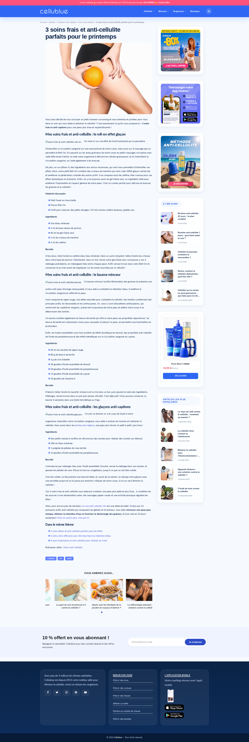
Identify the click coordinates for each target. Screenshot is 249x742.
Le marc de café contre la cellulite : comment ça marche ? (189, 414)
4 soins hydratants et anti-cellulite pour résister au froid (79, 540)
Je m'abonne (195, 645)
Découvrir (180, 376)
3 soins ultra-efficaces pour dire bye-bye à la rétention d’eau (81, 536)
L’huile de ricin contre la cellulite (188, 490)
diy (61, 558)
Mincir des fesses (121, 699)
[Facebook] (47, 695)
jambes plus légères (84, 425)
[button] (209, 11)
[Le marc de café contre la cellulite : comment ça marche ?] (167, 416)
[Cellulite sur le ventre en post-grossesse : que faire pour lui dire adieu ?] (167, 295)
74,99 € (167, 368)
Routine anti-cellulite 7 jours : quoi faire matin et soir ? (189, 235)
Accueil (43, 22)
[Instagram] (66, 695)
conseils (51, 558)
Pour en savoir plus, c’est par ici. (73, 518)
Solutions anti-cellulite (67, 22)
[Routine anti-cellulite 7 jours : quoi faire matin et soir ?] (167, 237)
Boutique (195, 11)
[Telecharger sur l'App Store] (185, 710)
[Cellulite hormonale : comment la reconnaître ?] (167, 257)
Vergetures (178, 11)
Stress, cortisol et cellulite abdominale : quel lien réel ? (188, 274)
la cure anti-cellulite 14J (94, 506)
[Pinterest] (76, 695)
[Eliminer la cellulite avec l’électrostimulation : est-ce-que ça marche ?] (167, 455)
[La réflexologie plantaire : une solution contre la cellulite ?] (63, 590)
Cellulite (148, 11)
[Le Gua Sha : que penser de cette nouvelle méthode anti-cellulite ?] (99, 590)
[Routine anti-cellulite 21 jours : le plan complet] (167, 218)
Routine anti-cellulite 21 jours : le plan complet (188, 216)
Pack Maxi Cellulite (180, 364)
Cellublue (118, 741)
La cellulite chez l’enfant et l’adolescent (186, 434)
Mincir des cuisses (122, 691)
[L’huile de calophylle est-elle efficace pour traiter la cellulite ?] (134, 590)
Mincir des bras (121, 683)
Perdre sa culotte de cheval (126, 714)
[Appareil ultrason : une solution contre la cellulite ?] (167, 474)
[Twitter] (57, 695)
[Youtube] (85, 695)
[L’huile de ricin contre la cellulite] (167, 493)
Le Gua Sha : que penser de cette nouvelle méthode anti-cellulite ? (99, 608)
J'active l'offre (164, 3)
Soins (69, 558)
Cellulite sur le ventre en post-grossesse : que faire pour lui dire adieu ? (188, 293)
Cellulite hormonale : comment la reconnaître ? (188, 255)
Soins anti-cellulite (86, 22)
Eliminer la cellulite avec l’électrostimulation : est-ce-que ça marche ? (188, 453)
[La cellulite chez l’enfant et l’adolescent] (167, 436)
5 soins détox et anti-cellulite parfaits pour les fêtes (76, 531)
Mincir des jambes (122, 722)
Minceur (163, 11)
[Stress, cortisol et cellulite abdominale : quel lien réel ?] (167, 276)
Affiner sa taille (120, 706)
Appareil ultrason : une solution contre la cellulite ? (189, 472)
